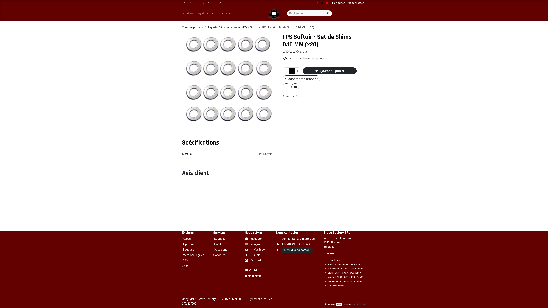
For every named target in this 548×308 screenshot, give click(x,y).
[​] (312, 3)
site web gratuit (359, 304)
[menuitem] (188, 13)
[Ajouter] (298, 71)
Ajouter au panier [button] (331, 71)
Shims (254, 27)
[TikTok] (322, 3)
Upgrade (212, 27)
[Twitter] (327, 3)
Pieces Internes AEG (234, 27)
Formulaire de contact (297, 250)
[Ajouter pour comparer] (295, 86)
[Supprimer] (286, 71)
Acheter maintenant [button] (303, 79)
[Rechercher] (328, 13)
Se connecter (356, 3)
